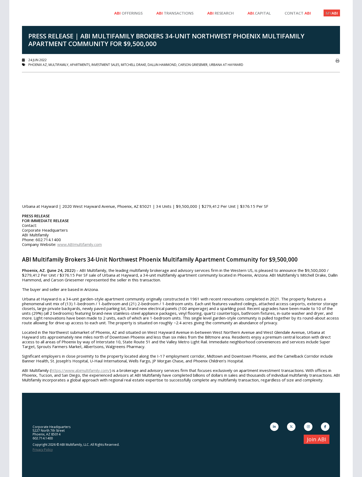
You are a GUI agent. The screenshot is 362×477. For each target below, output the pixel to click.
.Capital (259, 13)
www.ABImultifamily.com (79, 244)
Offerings (128, 13)
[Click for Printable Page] (337, 60)
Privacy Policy (43, 449)
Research (220, 13)
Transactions (174, 13)
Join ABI (316, 439)
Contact (298, 13)
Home (61, 13)
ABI (332, 13)
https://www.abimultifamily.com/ (80, 370)
